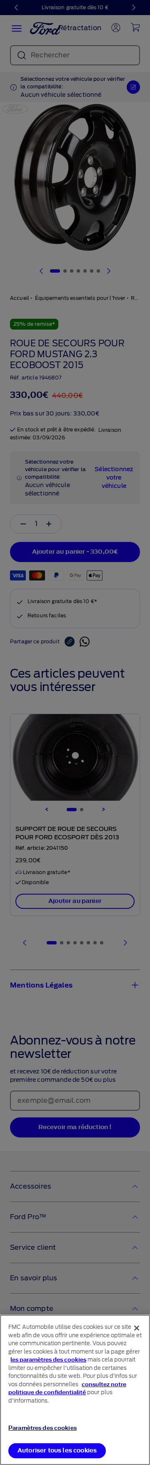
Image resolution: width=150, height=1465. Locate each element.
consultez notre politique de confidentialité (67, 1388)
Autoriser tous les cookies (57, 1450)
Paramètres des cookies (42, 1428)
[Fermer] (137, 1328)
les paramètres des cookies (48, 1360)
